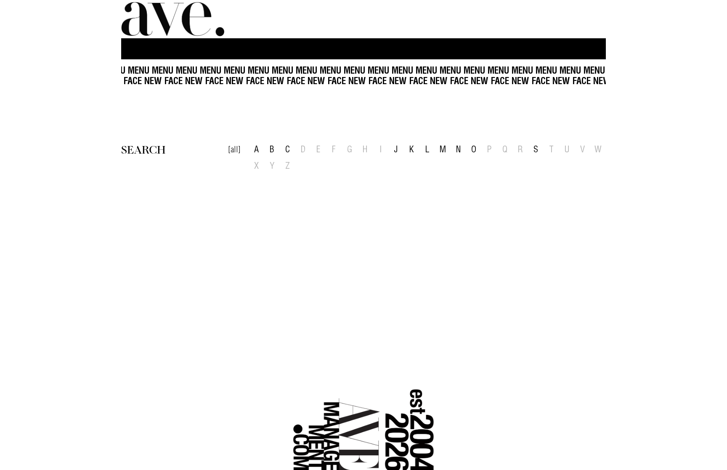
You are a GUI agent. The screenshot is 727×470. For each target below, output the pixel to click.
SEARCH (143, 149)
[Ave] (173, 19)
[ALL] (234, 150)
